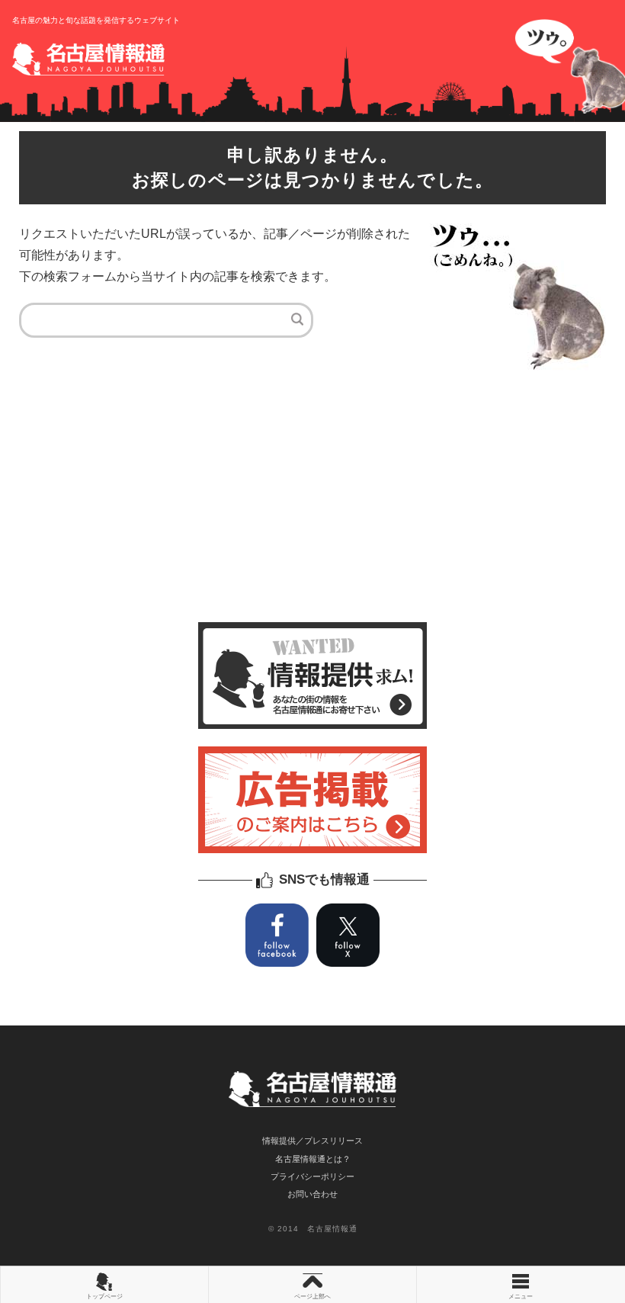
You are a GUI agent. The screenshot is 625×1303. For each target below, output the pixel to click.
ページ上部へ (312, 1296)
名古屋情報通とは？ (313, 1158)
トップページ (104, 1296)
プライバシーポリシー (312, 1176)
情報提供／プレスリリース (312, 1140)
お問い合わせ (312, 1194)
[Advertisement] (313, 500)
